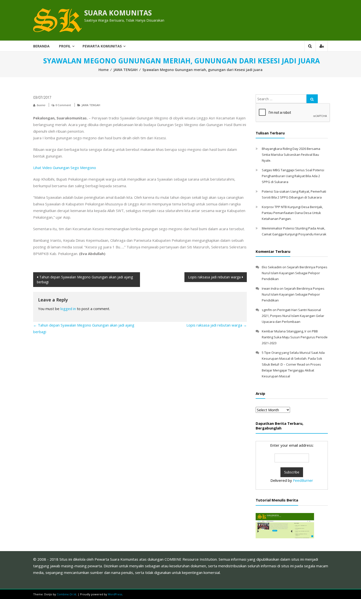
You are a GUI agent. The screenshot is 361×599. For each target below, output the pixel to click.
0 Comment (63, 105)
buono (41, 105)
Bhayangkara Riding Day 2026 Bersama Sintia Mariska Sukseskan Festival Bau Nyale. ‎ (291, 154)
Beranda (41, 46)
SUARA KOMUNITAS (118, 12)
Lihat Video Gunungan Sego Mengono (64, 167)
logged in (68, 308)
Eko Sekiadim (272, 267)
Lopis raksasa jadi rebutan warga (214, 277)
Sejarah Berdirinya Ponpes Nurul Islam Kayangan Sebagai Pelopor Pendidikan (294, 273)
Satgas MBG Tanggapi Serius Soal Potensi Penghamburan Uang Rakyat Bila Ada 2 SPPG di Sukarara (293, 176)
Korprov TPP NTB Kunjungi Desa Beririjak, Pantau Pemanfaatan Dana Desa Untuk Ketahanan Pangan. (292, 213)
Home (103, 69)
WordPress (115, 594)
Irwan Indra (270, 288)
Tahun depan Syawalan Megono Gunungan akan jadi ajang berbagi (85, 279)
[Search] (312, 98)
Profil (65, 46)
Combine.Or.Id (66, 594)
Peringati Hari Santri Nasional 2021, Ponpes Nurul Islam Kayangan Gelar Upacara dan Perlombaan (293, 316)
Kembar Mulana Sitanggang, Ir (284, 331)
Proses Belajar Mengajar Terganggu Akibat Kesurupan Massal (291, 370)
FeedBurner (303, 480)
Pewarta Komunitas (102, 46)
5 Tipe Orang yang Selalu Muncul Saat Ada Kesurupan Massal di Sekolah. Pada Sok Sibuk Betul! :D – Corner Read (293, 358)
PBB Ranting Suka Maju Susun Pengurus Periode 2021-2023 (295, 337)
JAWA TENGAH (125, 69)
